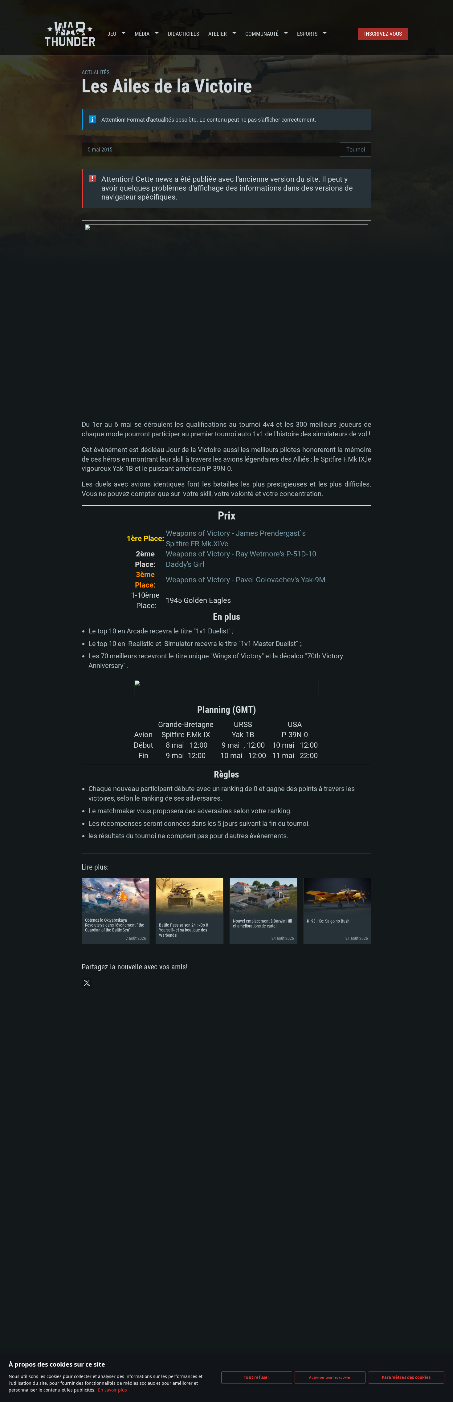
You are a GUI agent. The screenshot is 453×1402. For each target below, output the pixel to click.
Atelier (217, 33)
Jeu (112, 33)
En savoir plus (112, 1390)
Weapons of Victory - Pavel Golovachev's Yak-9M (245, 580)
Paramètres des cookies (406, 1377)
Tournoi (355, 149)
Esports (307, 33)
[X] (87, 983)
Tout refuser (256, 1377)
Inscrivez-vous (383, 33)
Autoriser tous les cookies (330, 1377)
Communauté (262, 33)
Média (142, 33)
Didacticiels (183, 33)
